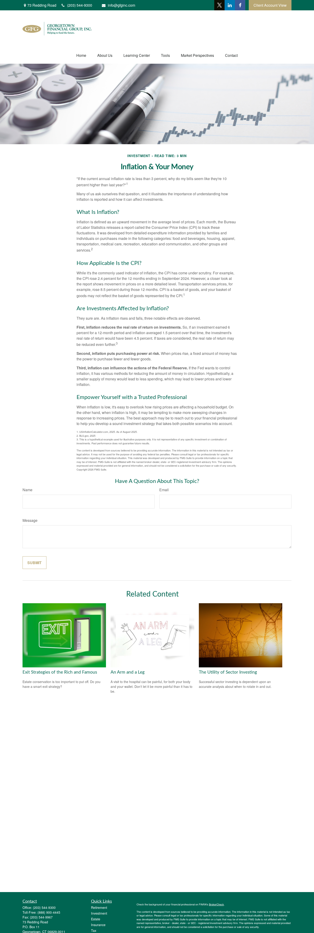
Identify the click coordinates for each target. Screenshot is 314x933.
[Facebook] (240, 5)
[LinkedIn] (230, 5)
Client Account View (270, 5)
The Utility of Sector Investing (228, 672)
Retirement (99, 907)
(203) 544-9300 (44, 907)
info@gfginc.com (121, 5)
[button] (81, 55)
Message (30, 520)
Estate (95, 919)
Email (164, 489)
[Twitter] (219, 5)
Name (27, 489)
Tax (93, 930)
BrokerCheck (216, 904)
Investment (99, 913)
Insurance (98, 924)
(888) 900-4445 (48, 912)
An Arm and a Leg (128, 672)
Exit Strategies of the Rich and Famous (60, 672)
